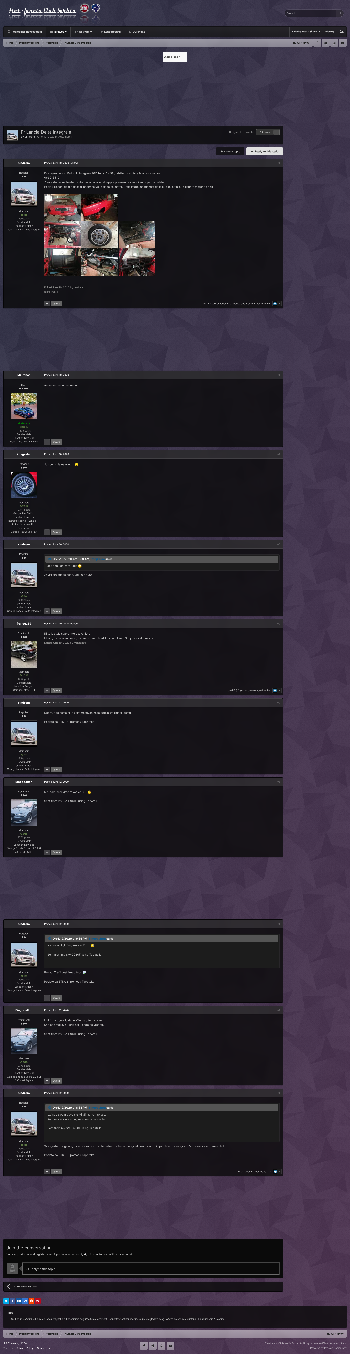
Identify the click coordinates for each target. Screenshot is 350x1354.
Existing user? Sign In (305, 31)
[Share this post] (278, 162)
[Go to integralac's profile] (24, 485)
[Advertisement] (175, 92)
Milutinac (208, 303)
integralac (24, 454)
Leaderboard (112, 31)
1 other (250, 303)
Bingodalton (23, 781)
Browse (59, 31)
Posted (56, 162)
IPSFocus (25, 1343)
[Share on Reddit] (31, 1301)
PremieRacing (222, 303)
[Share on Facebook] (12, 1301)
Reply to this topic (267, 151)
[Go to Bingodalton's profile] (24, 812)
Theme (7, 1348)
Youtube (343, 43)
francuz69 (24, 623)
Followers (264, 132)
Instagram (334, 43)
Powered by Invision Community (328, 1347)
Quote (56, 303)
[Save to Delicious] (25, 1301)
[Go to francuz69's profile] (24, 654)
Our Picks (138, 31)
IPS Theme (9, 1343)
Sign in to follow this (243, 132)
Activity (84, 31)
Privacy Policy (25, 1348)
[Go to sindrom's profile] (12, 135)
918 (25, 833)
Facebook (317, 43)
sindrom (30, 136)
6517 (25, 426)
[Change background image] (341, 32)
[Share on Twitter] (6, 1301)
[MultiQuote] (47, 303)
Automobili (65, 136)
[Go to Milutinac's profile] (24, 406)
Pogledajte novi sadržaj (26, 31)
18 (25, 214)
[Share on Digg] (19, 1301)
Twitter (326, 43)
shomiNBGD (232, 690)
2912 (25, 506)
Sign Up (330, 31)
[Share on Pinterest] (38, 1301)
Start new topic (230, 151)
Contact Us (43, 1348)
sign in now (91, 1254)
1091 (25, 675)
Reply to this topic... (43, 1269)
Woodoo (235, 303)
